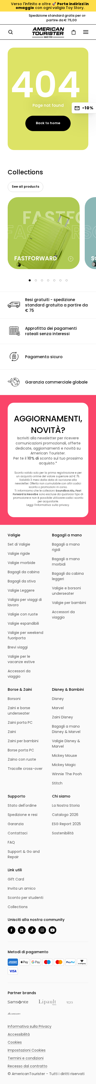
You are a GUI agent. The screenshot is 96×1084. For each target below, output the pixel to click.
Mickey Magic (64, 764)
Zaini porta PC (20, 722)
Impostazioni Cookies (27, 1050)
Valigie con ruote (23, 614)
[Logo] (48, 32)
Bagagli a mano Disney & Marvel (66, 729)
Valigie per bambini (69, 602)
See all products (25, 186)
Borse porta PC (21, 750)
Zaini (12, 731)
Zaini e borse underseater (19, 710)
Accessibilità (19, 1034)
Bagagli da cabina (23, 572)
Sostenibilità (62, 833)
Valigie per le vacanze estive (21, 659)
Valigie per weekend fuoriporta (25, 635)
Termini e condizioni (26, 1058)
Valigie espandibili (23, 623)
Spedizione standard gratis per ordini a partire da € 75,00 (48, 18)
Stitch (57, 783)
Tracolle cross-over (25, 768)
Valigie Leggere (21, 590)
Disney (58, 698)
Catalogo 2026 (65, 814)
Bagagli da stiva (22, 581)
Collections (18, 906)
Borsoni (14, 698)
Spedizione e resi (22, 814)
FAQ (11, 842)
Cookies (15, 1042)
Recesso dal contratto (27, 1066)
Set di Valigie (19, 544)
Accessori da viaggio (19, 673)
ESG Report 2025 (66, 823)
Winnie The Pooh (67, 774)
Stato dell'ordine (22, 805)
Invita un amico (22, 888)
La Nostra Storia (66, 805)
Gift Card (16, 879)
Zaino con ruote (22, 759)
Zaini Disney (62, 717)
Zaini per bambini (23, 740)
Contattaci (17, 833)
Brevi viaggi (18, 647)
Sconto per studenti (25, 897)
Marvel (58, 707)
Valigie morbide (21, 562)
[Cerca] (10, 32)
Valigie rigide (19, 553)
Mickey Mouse (64, 755)
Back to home (48, 123)
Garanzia (16, 823)
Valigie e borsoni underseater (66, 591)
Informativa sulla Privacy (29, 1026)
